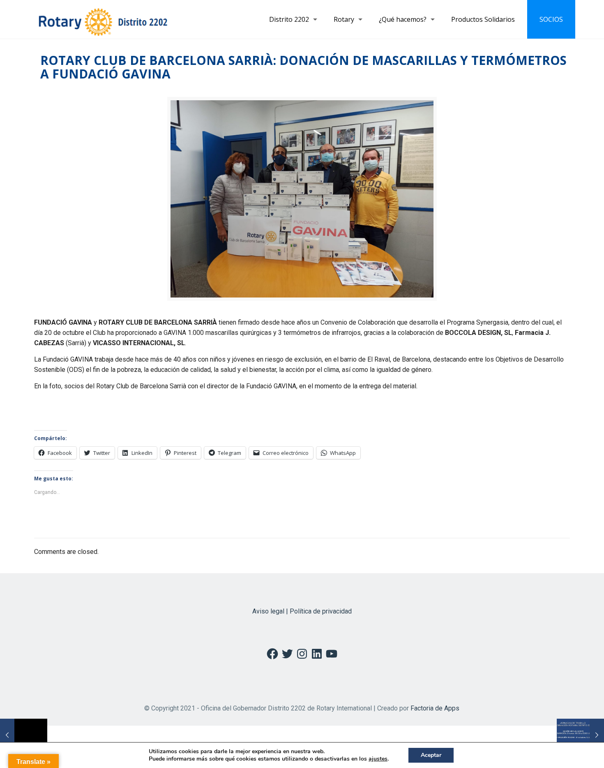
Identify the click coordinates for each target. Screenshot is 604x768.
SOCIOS (551, 19)
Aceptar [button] (431, 755)
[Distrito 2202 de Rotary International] (103, 19)
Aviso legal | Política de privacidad (302, 611)
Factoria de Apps (434, 708)
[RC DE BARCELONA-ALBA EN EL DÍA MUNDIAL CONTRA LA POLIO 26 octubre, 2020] (23, 735)
